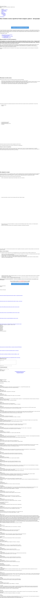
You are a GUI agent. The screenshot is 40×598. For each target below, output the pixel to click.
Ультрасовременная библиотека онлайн (20, 371)
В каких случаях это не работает (8, 36)
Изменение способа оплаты (5, 35)
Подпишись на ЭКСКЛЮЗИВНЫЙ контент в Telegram (20, 27)
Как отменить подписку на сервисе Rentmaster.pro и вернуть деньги (9, 318)
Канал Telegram (2, 370)
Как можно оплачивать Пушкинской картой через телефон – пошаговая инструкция (11, 295)
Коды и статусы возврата (7, 37)
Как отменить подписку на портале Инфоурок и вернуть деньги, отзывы (9, 312)
